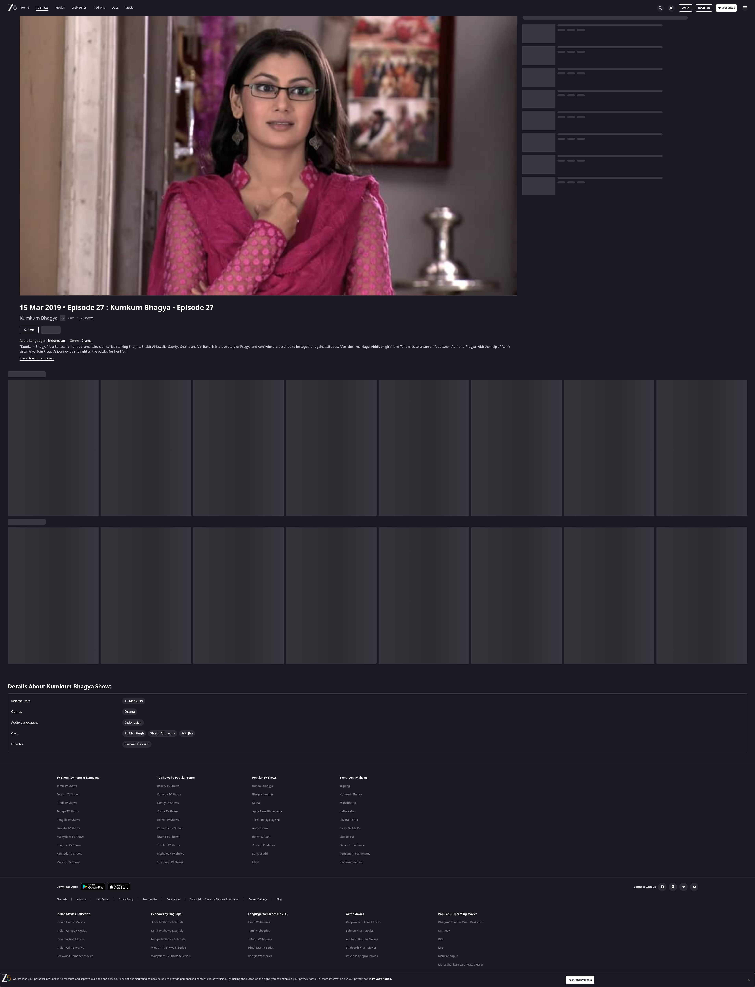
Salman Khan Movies (360, 931)
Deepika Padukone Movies (363, 922)
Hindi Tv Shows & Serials (167, 922)
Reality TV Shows (168, 786)
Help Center (102, 899)
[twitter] (683, 887)
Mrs (440, 948)
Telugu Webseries (260, 939)
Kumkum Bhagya (38, 318)
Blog (279, 899)
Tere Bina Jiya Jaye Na (266, 820)
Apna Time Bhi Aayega (267, 811)
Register (704, 8)
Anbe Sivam (260, 828)
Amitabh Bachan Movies (362, 939)
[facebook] (662, 887)
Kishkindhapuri (448, 956)
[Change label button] (671, 8)
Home (25, 7)
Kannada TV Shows (69, 854)
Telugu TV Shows (68, 811)
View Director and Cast (37, 358)
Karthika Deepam (351, 862)
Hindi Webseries (259, 922)
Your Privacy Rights (580, 979)
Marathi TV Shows (68, 862)
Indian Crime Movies (70, 948)
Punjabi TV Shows (68, 828)
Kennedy (444, 931)
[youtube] (694, 887)
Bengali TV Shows (68, 820)
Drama (86, 341)
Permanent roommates (355, 854)
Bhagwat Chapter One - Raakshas (460, 922)
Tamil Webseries (259, 931)
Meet (255, 862)
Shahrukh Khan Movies (361, 948)
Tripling (345, 786)
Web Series (79, 7)
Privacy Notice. (382, 978)
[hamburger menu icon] (745, 8)
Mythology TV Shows (170, 854)
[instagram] (673, 887)
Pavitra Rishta (349, 820)
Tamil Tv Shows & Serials (167, 931)
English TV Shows (68, 794)
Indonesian (56, 341)
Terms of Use (150, 899)
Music (129, 7)
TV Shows (42, 7)
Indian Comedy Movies (72, 931)
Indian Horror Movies (71, 922)
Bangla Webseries (260, 956)
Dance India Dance (352, 845)
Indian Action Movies (70, 939)
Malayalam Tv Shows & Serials (171, 956)
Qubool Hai (347, 837)
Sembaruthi (260, 854)
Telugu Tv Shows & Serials (168, 939)
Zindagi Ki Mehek (263, 845)
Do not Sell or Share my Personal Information (214, 899)
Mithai (256, 803)
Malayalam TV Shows (70, 837)
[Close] (748, 979)
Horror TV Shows (168, 820)
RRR (441, 939)
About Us (81, 899)
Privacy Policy (126, 899)
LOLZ (115, 7)
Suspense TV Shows (170, 862)
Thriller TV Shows (168, 845)
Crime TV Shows (167, 811)
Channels (62, 899)
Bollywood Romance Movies (75, 956)
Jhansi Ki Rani (261, 837)
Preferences (173, 899)
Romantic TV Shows (170, 828)
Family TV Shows (168, 803)
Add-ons (99, 7)
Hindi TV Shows (67, 803)
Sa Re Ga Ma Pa (350, 828)
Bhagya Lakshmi (263, 794)
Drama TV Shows (168, 837)
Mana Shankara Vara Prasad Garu (460, 965)
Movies (60, 7)
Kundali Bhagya (262, 786)
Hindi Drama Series (261, 948)
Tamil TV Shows (67, 786)
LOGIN (686, 8)
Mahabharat (348, 803)
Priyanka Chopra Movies (362, 956)
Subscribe (728, 8)
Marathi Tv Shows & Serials (169, 948)
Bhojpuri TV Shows (69, 845)
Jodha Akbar (348, 811)
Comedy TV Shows (169, 794)
